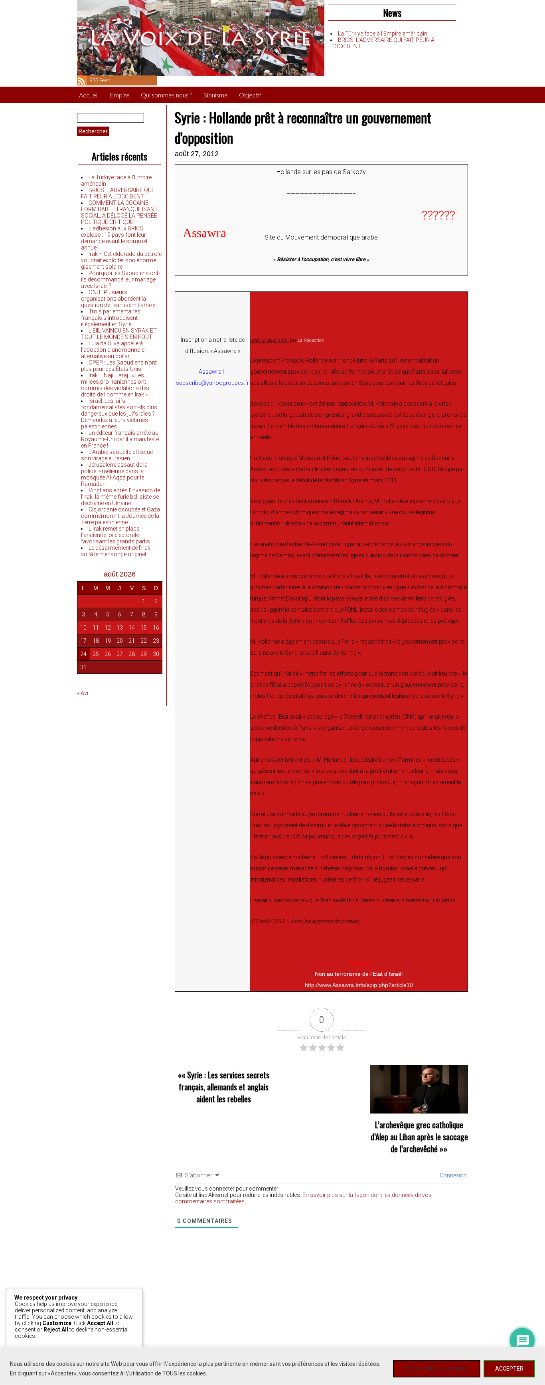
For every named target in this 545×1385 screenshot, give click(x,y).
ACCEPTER (509, 1368)
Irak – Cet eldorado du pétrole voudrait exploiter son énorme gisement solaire (121, 260)
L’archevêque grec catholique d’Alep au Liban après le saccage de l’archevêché (419, 1137)
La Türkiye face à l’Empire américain (382, 33)
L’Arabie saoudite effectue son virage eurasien (117, 455)
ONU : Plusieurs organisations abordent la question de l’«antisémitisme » (118, 298)
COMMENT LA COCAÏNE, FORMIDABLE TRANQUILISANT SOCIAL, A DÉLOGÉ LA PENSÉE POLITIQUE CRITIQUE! (119, 212)
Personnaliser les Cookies (437, 1368)
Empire (120, 95)
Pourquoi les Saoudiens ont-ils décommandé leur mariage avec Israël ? (120, 279)
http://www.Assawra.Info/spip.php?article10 (359, 985)
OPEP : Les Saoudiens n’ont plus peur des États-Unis (119, 365)
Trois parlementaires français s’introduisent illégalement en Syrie (110, 317)
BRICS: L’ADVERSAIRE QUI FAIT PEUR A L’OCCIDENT (117, 193)
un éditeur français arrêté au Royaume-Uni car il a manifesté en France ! (120, 439)
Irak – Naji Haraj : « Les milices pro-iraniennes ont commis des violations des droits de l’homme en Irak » (115, 385)
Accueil (89, 95)
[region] (272, 1366)
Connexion (452, 1175)
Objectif (250, 95)
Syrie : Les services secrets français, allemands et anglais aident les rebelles (224, 1087)
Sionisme (215, 95)
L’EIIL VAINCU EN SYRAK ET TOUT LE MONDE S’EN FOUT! (119, 333)
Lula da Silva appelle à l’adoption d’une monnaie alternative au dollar (112, 349)
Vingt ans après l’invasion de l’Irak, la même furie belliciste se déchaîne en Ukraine (120, 496)
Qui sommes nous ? (166, 95)
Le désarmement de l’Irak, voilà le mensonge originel (116, 551)
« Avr (83, 693)
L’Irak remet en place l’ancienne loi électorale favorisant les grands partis (115, 535)
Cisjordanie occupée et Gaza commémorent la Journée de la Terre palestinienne (120, 515)
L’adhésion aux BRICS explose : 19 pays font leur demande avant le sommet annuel (114, 238)
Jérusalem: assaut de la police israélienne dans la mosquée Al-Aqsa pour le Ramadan (114, 474)
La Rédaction (311, 340)
